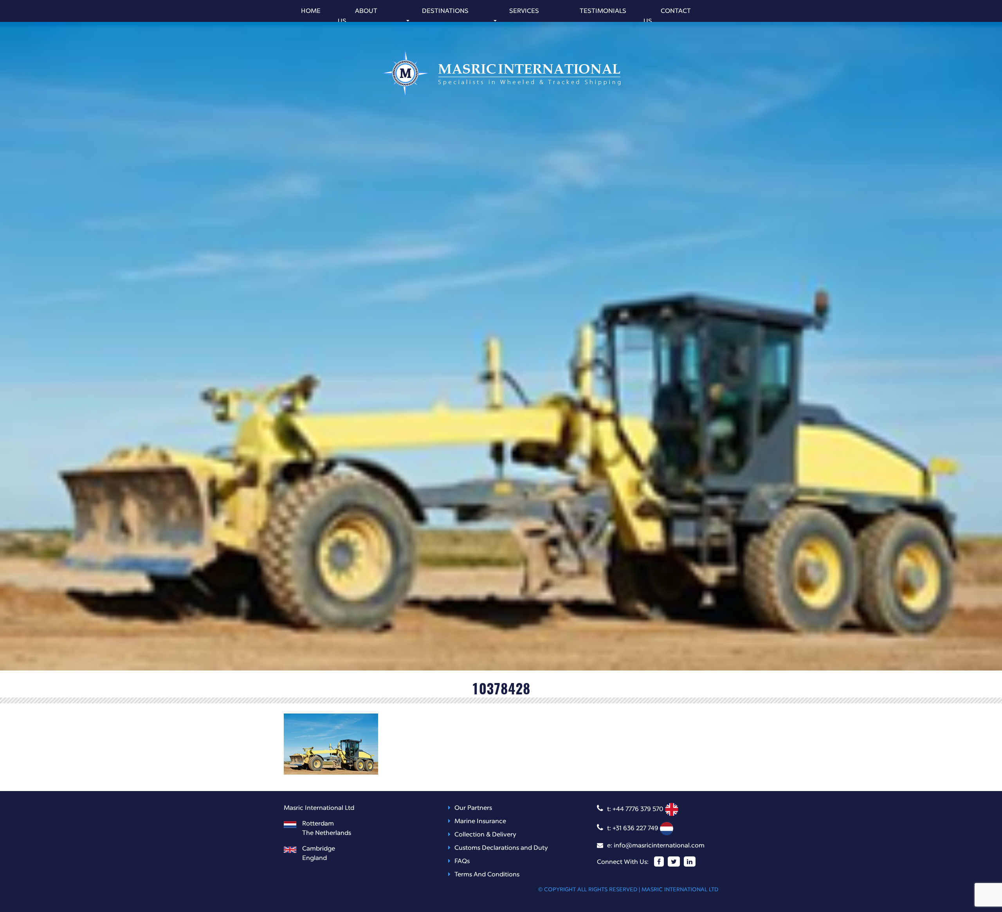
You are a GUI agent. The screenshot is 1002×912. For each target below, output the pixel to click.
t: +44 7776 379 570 (636, 809)
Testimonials (603, 11)
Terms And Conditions (486, 875)
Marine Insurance (480, 821)
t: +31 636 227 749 (633, 828)
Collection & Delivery (485, 835)
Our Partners (473, 808)
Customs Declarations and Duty (501, 848)
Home (311, 11)
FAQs (462, 861)
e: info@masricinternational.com (656, 846)
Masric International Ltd (680, 889)
